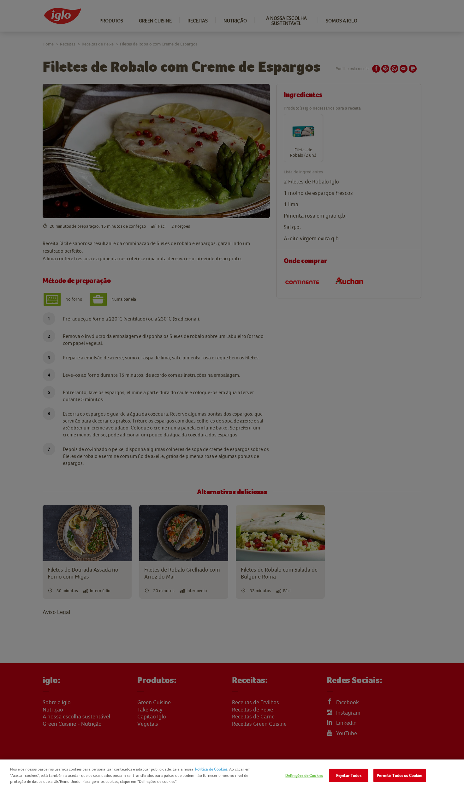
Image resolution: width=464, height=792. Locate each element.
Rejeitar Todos (348, 775)
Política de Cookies (211, 769)
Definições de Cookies (304, 775)
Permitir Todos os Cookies (399, 775)
